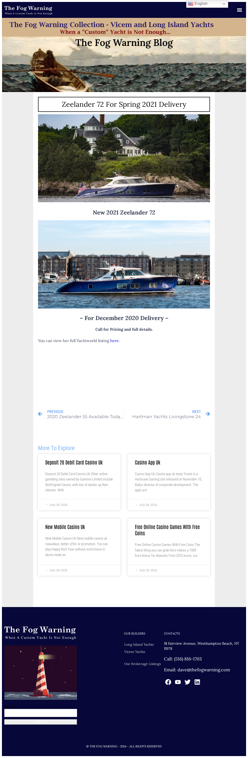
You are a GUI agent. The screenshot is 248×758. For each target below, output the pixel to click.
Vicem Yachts (134, 652)
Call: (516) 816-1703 (183, 659)
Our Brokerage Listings (142, 664)
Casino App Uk (147, 462)
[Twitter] (187, 682)
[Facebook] (168, 682)
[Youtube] (178, 682)
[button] (240, 10)
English (201, 3)
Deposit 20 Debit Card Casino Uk (74, 462)
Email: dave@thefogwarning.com (197, 669)
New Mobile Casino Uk (65, 526)
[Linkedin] (197, 682)
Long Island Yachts (139, 644)
